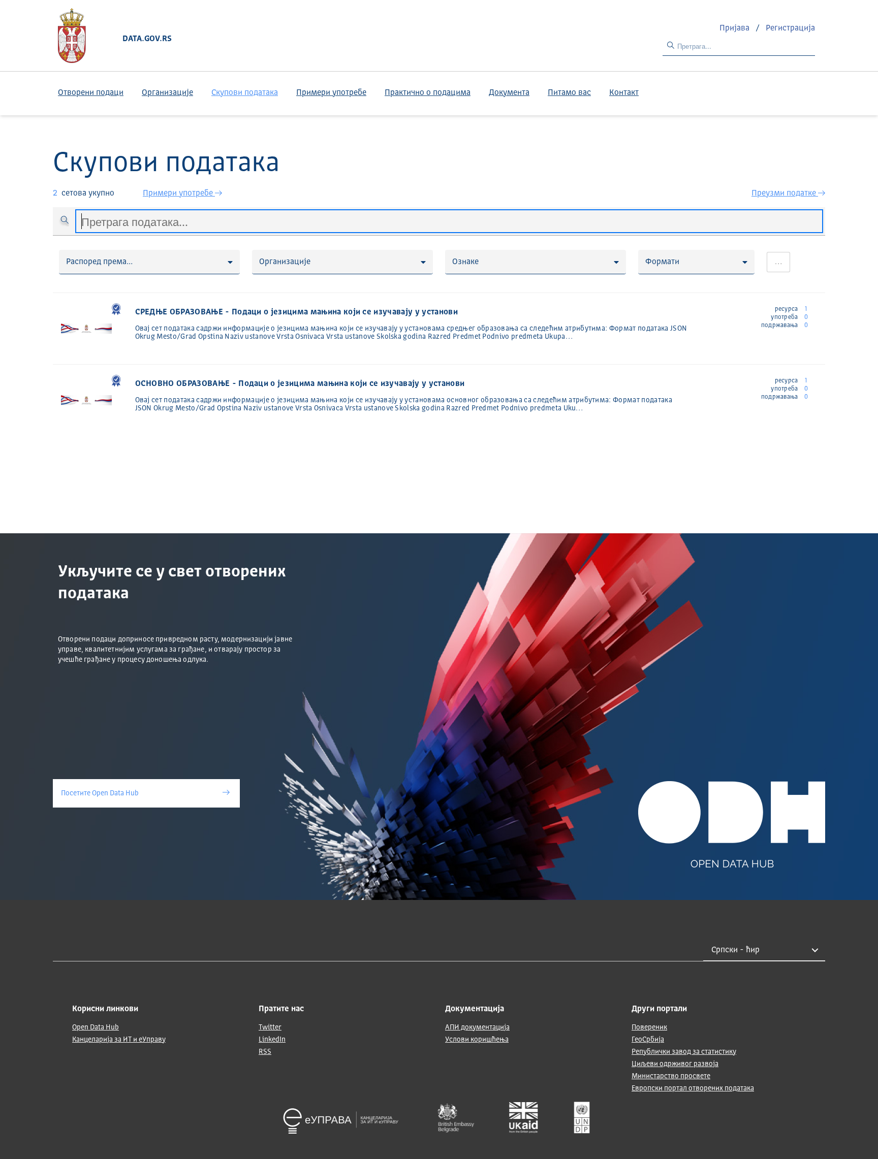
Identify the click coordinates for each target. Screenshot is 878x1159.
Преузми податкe (784, 193)
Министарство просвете (671, 1076)
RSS (265, 1051)
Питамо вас (569, 93)
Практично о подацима (428, 93)
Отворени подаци (90, 93)
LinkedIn (272, 1039)
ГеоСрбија (648, 1039)
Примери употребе (331, 93)
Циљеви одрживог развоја (675, 1064)
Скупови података (244, 93)
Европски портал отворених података (693, 1088)
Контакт (624, 93)
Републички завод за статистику (684, 1051)
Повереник (649, 1027)
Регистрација (790, 28)
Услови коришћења (477, 1039)
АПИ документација (477, 1027)
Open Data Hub (95, 1027)
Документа (509, 93)
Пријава (735, 28)
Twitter (270, 1027)
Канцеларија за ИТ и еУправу (119, 1039)
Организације (167, 93)
